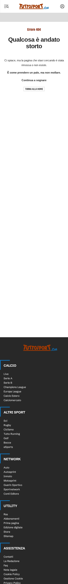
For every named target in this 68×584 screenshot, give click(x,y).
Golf (6, 438)
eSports (8, 447)
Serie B (8, 382)
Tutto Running (12, 433)
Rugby (7, 425)
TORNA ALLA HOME (34, 89)
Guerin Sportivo (13, 485)
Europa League (12, 391)
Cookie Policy (12, 574)
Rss (6, 514)
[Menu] (6, 6)
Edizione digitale (13, 527)
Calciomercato (12, 400)
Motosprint (10, 480)
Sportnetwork (12, 489)
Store (7, 531)
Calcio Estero (11, 395)
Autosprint (10, 472)
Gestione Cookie (13, 578)
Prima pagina (11, 523)
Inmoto (8, 476)
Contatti (8, 556)
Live (6, 374)
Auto (6, 467)
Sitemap (8, 536)
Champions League (15, 387)
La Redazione (11, 561)
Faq (6, 565)
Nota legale (10, 569)
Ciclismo (9, 429)
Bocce (7, 442)
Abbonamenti (11, 518)
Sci (5, 420)
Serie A (8, 378)
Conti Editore (11, 493)
